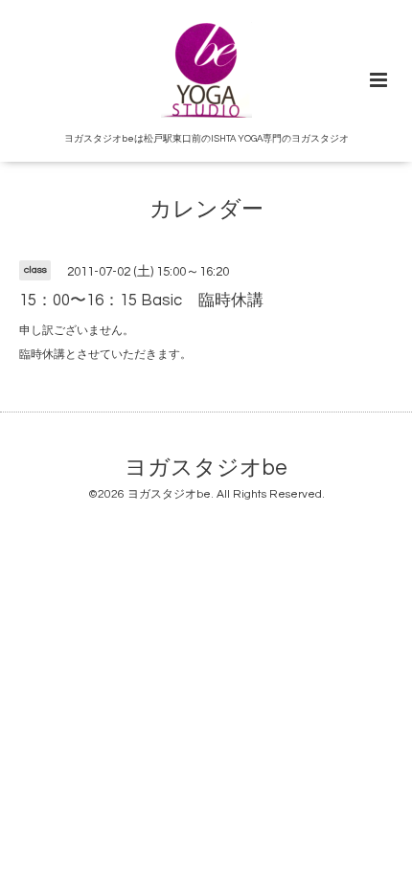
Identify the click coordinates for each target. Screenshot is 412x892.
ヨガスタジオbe (206, 468)
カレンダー (206, 210)
